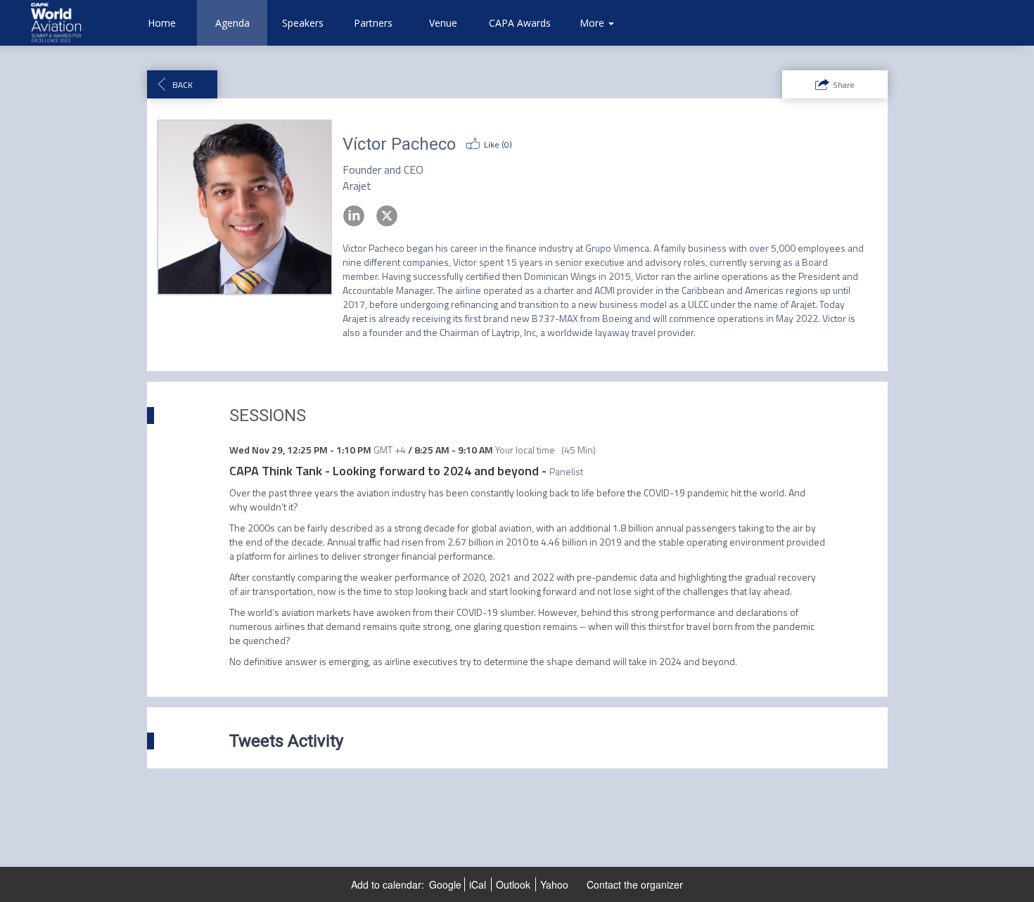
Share (844, 84)
